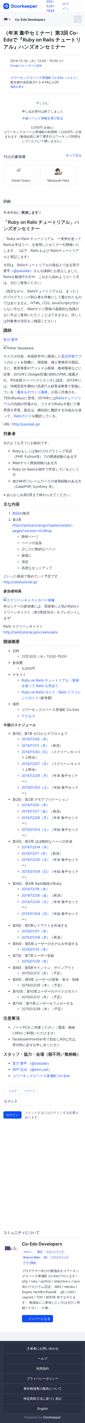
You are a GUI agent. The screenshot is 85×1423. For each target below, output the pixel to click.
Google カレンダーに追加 (26, 65)
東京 (39, 1251)
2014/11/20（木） (36, 805)
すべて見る (74, 155)
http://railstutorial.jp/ (20, 582)
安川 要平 (10, 339)
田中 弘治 (19, 1069)
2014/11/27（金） (35, 811)
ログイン (12, 1115)
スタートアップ (55, 1251)
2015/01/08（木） (36, 937)
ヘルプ (42, 1358)
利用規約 (42, 1368)
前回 (15, 513)
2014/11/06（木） (36, 739)
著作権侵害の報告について (43, 1388)
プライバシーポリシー (42, 1378)
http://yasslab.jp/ (26, 424)
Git (45, 1257)
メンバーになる (38, 1318)
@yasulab (22, 271)
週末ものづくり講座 (32, 392)
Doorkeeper (52, 1417)
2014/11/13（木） (35, 745)
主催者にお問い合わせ (42, 1348)
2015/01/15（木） (35, 949)
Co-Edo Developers (30, 19)
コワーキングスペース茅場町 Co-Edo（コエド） (45, 78)
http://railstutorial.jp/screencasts (30, 632)
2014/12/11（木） (35, 853)
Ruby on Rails (31, 1257)
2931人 (28, 1251)
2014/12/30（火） (36, 859)
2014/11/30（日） (36, 752)
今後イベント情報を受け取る (42, 118)
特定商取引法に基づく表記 (43, 1398)
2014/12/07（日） (36, 764)
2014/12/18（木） (35, 889)
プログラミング (59, 1257)
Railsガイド (23, 416)
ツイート (29, 1091)
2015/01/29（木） (36, 961)
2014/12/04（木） (36, 847)
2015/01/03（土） (36, 787)
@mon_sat (39, 1069)
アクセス (28, 716)
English (42, 1408)
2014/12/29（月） (36, 775)
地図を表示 (17, 86)
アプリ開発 (29, 1262)
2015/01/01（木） (36, 931)
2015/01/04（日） (36, 871)
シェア (12, 1091)
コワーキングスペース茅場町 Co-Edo (41, 1076)
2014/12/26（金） (36, 895)
